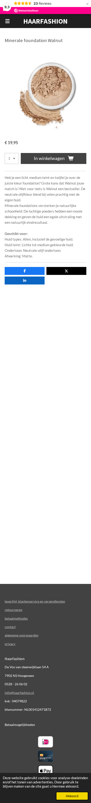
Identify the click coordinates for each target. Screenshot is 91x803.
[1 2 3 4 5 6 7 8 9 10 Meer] (12, 158)
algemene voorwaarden (21, 635)
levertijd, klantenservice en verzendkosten (35, 601)
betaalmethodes (16, 618)
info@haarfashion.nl (19, 693)
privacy (10, 644)
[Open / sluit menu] (7, 21)
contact (10, 627)
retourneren (13, 610)
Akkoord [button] (72, 796)
